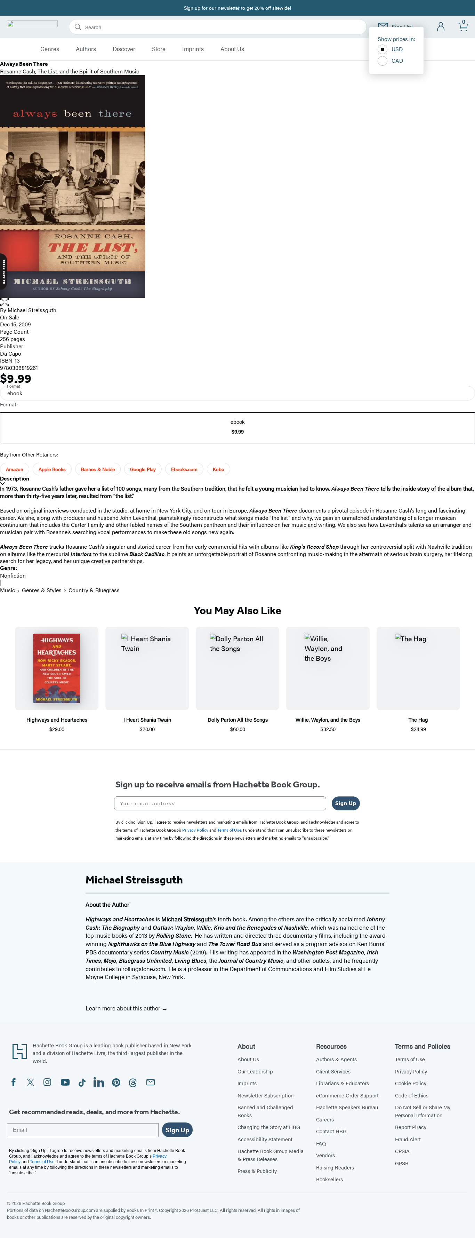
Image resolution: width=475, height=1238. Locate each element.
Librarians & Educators (342, 1083)
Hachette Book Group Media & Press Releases (271, 1154)
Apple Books (52, 469)
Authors (86, 49)
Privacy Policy (411, 1071)
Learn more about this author (124, 1008)
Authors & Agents (336, 1059)
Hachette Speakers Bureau (347, 1107)
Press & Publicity (257, 1170)
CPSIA (402, 1150)
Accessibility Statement (265, 1139)
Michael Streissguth (32, 310)
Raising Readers (335, 1167)
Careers (325, 1119)
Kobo (218, 469)
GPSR (402, 1163)
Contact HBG (331, 1131)
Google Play (143, 469)
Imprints (193, 49)
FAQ (321, 1143)
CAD (397, 60)
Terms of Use (410, 1059)
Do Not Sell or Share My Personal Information (422, 1111)
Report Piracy (410, 1126)
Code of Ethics (411, 1095)
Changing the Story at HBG (269, 1126)
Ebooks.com (184, 469)
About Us (232, 49)
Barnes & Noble (98, 469)
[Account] (441, 27)
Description (14, 478)
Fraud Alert (408, 1139)
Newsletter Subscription (265, 1095)
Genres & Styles (42, 590)
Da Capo (10, 353)
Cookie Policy (410, 1083)
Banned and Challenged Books (265, 1111)
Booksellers (329, 1179)
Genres (49, 49)
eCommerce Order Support (347, 1095)
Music (7, 590)
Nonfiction (13, 575)
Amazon (14, 469)
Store (159, 49)
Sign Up (345, 803)
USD (397, 49)
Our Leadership (255, 1071)
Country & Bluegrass (94, 590)
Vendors (325, 1155)
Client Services (333, 1071)
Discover (124, 49)
